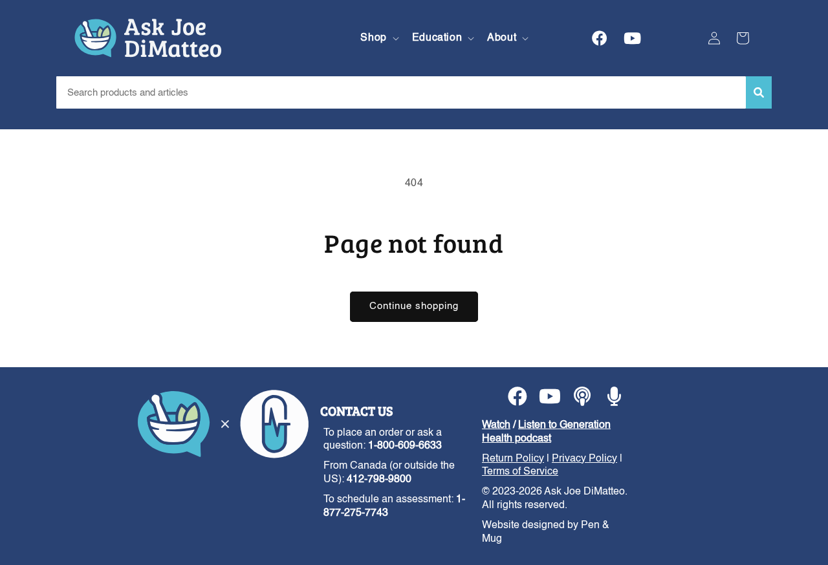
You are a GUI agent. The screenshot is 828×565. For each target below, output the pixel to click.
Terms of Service (520, 472)
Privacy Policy (584, 459)
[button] (378, 38)
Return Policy (513, 459)
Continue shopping (414, 306)
